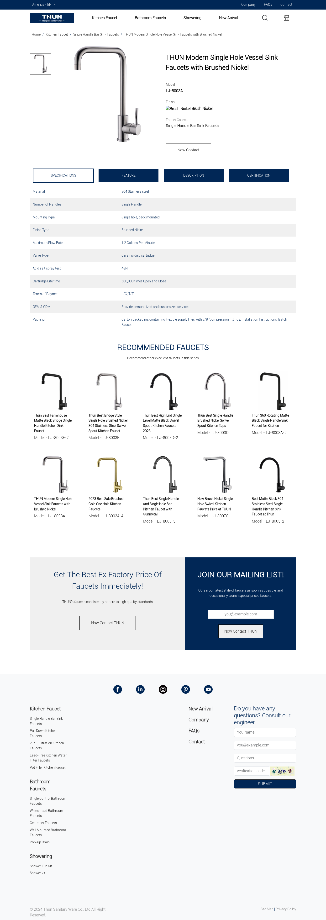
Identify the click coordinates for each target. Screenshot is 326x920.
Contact (286, 5)
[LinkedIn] (140, 689)
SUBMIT (265, 784)
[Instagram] (163, 689)
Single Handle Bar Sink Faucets (96, 34)
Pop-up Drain (40, 842)
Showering (192, 18)
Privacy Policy (286, 909)
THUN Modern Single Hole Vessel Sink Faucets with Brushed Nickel (173, 34)
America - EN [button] (42, 5)
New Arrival (228, 18)
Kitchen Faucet (104, 18)
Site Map (267, 909)
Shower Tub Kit (41, 866)
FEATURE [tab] (129, 176)
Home (36, 34)
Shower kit (37, 873)
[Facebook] (117, 689)
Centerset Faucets (43, 823)
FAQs (268, 5)
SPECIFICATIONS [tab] (63, 176)
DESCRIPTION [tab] (193, 176)
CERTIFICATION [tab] (258, 176)
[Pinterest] (185, 689)
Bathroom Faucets (150, 18)
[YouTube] (208, 689)
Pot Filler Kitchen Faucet (48, 768)
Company (248, 5)
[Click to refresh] (282, 771)
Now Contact (188, 150)
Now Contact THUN (107, 623)
